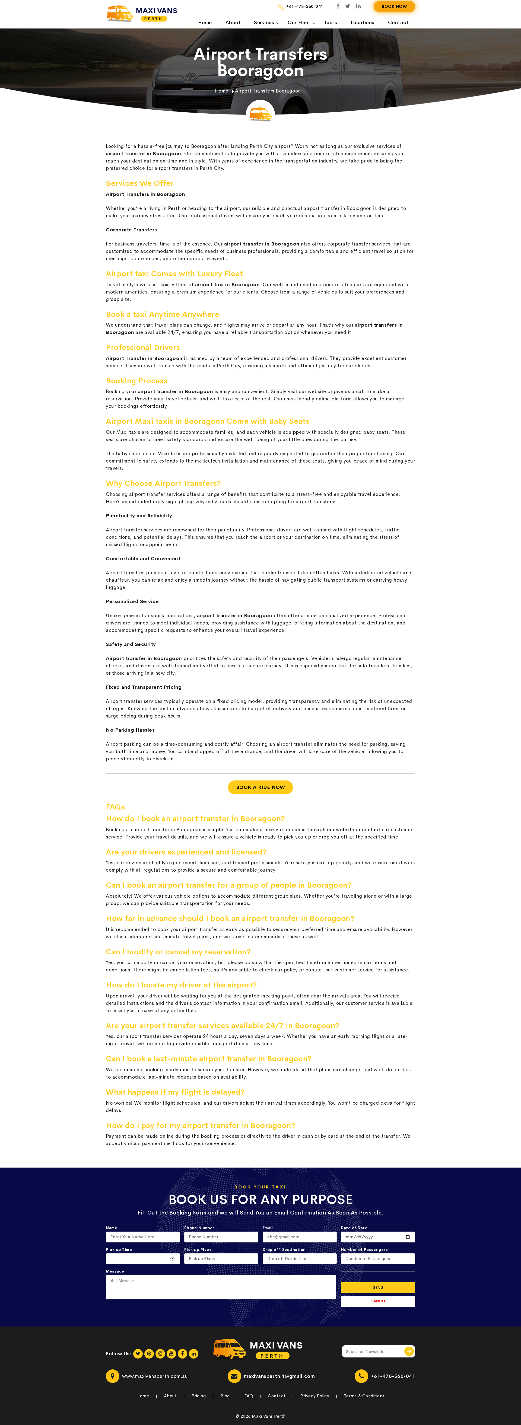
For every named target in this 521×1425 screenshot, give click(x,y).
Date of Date (354, 1227)
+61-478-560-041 (393, 1376)
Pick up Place (198, 1249)
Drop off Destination (284, 1249)
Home (205, 22)
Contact (398, 22)
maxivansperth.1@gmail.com (279, 1376)
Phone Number (199, 1227)
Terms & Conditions (364, 1396)
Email (268, 1227)
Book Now (394, 6)
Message (115, 1271)
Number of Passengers (364, 1249)
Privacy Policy (314, 1396)
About (233, 22)
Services (264, 22)
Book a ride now (260, 787)
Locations (362, 22)
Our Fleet (299, 22)
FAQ (248, 1396)
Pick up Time (119, 1249)
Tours (330, 22)
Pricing (199, 1396)
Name (111, 1227)
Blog (225, 1396)
